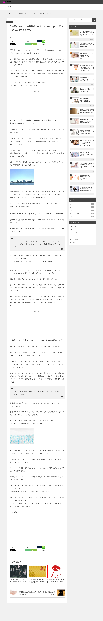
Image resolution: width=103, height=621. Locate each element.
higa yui (12, 555)
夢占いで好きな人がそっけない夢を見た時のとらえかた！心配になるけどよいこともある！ (87, 56)
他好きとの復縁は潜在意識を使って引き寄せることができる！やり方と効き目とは (87, 189)
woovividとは (73, 226)
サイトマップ (73, 233)
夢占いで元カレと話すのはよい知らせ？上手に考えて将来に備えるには (87, 154)
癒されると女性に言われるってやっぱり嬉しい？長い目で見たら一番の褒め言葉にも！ (87, 100)
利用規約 (72, 242)
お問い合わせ (73, 229)
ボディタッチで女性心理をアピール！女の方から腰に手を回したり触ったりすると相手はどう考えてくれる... (87, 143)
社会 (81, 204)
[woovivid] (7, 2)
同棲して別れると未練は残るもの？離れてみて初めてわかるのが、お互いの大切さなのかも (87, 165)
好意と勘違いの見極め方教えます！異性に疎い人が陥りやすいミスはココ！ (87, 45)
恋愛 (81, 210)
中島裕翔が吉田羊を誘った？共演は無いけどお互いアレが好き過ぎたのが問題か (87, 132)
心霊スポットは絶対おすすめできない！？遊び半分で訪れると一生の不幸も (18, 581)
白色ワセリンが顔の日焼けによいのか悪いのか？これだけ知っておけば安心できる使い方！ (87, 33)
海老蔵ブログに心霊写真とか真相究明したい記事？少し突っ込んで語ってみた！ (55, 581)
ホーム (9, 6)
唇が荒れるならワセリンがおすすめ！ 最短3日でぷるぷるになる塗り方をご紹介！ (87, 121)
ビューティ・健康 (81, 213)
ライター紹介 (73, 236)
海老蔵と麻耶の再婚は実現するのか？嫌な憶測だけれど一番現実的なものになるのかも (36, 581)
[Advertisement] (37, 104)
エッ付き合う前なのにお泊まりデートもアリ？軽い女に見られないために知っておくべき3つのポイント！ (87, 68)
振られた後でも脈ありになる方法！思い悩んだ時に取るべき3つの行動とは (87, 90)
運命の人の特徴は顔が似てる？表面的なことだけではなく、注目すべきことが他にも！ (87, 177)
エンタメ (10, 21)
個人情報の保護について (76, 239)
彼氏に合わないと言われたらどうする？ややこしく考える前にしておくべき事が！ (87, 79)
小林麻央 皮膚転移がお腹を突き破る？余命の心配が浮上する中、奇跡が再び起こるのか (87, 111)
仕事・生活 (81, 207)
